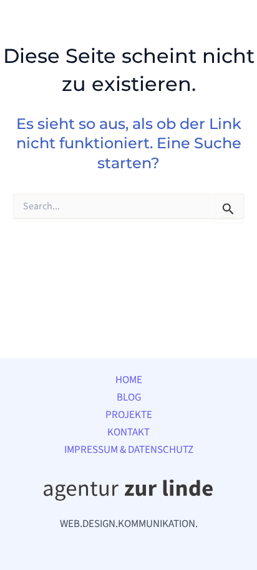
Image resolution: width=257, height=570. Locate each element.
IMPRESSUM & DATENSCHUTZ (128, 449)
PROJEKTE (128, 414)
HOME (128, 380)
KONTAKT (128, 432)
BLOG (129, 397)
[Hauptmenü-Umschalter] (230, 30)
